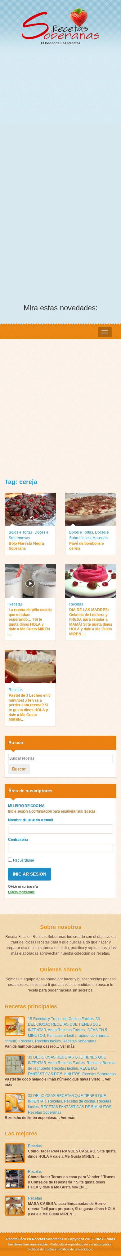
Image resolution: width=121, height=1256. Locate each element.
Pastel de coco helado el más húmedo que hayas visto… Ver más (58, 1082)
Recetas (16, 604)
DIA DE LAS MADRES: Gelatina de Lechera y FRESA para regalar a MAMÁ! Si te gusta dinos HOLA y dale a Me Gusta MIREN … (90, 622)
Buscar (19, 768)
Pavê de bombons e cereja (86, 546)
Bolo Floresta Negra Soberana (26, 546)
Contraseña (18, 839)
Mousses (100, 538)
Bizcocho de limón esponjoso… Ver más (40, 1118)
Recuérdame (23, 860)
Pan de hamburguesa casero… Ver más (40, 1046)
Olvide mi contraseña (23, 886)
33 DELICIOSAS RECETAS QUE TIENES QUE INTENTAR (64, 1024)
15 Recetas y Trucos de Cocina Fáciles (61, 1019)
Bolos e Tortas (21, 532)
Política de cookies (42, 1249)
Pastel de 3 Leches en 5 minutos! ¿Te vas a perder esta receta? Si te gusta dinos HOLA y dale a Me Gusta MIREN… (30, 707)
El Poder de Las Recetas (60, 43)
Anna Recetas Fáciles (66, 1030)
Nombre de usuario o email (30, 820)
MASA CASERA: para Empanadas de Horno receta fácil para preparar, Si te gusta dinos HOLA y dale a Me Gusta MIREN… (71, 1208)
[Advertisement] (60, 114)
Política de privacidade (74, 1249)
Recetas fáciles (48, 1041)
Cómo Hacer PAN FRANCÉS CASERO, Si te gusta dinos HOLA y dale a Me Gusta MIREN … (72, 1154)
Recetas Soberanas (79, 1041)
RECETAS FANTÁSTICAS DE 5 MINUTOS (76, 1107)
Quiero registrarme (21, 892)
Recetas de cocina (79, 1101)
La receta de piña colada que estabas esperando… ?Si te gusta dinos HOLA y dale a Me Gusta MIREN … (30, 622)
